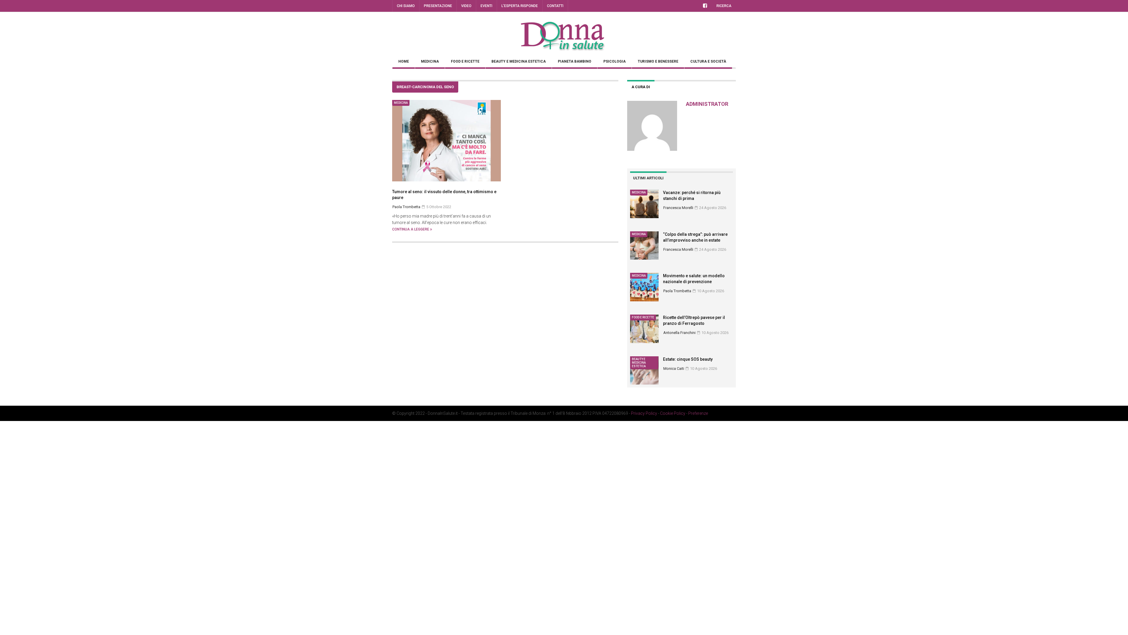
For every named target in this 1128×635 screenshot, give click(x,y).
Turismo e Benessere (658, 61)
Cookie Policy (672, 413)
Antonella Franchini (679, 332)
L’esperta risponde (519, 6)
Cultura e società (708, 61)
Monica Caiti (673, 368)
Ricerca (723, 6)
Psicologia (614, 61)
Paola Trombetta (677, 291)
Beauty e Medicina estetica (518, 61)
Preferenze (698, 413)
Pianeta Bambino (574, 61)
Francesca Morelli (678, 207)
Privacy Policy (644, 413)
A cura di (641, 87)
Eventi (486, 6)
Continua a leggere (411, 229)
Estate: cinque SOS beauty (688, 359)
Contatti (555, 6)
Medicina (430, 61)
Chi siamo (406, 6)
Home (403, 61)
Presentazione (438, 6)
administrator (707, 104)
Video (466, 6)
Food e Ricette (465, 61)
